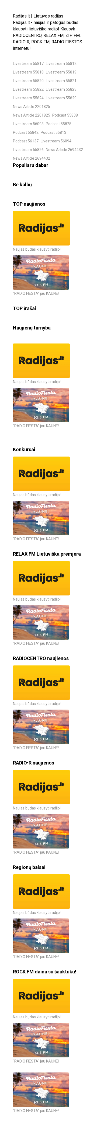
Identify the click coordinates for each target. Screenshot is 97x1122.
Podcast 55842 (26, 132)
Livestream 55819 (61, 72)
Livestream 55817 (28, 63)
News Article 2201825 (31, 106)
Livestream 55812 (61, 63)
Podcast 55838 (65, 115)
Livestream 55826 (28, 150)
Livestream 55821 (61, 81)
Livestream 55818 (28, 72)
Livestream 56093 (28, 124)
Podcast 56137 (26, 141)
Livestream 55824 (28, 98)
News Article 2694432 (64, 150)
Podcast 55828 (58, 124)
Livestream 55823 (61, 89)
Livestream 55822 (28, 89)
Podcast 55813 (53, 132)
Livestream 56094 (56, 141)
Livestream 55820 (28, 81)
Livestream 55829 (61, 98)
